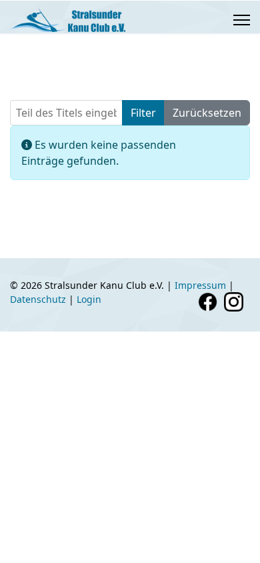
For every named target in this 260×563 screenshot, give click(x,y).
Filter (143, 112)
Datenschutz (38, 299)
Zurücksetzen (207, 112)
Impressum (200, 285)
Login (89, 299)
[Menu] (241, 20)
